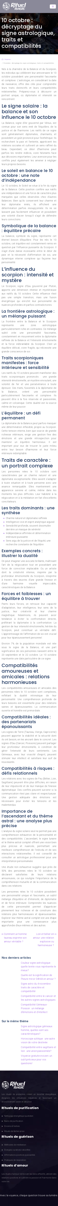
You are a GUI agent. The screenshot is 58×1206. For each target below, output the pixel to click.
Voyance (8, 59)
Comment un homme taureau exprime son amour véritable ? (15, 938)
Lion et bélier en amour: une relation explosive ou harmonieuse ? (43, 940)
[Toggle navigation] (53, 6)
